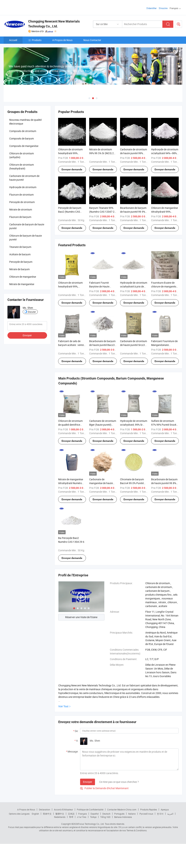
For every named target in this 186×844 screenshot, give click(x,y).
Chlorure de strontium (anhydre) (21, 155)
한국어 (160, 813)
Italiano (132, 813)
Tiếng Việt (105, 816)
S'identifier (151, 8)
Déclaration (44, 809)
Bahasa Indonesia (123, 816)
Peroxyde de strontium (22, 202)
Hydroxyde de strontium (22, 187)
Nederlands (59, 816)
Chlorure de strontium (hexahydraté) (21, 166)
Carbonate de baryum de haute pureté (26, 226)
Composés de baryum (21, 138)
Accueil (13, 40)
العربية (170, 813)
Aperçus (165, 809)
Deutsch (106, 813)
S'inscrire (163, 8)
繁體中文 (59, 813)
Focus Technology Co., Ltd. (91, 823)
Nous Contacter (92, 40)
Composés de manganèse (23, 146)
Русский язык (146, 813)
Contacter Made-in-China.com (121, 809)
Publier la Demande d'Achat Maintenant (104, 788)
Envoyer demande (72, 169)
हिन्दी (71, 816)
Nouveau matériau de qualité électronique (25, 121)
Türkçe (93, 816)
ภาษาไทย (81, 816)
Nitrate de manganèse (21, 284)
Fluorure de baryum (20, 217)
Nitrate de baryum (19, 269)
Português (119, 813)
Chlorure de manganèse (22, 276)
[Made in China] (27, 7)
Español (95, 813)
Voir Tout (63, 706)
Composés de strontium (22, 131)
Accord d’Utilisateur (63, 809)
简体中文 (47, 813)
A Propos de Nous (62, 40)
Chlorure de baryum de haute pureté (25, 237)
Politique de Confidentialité (90, 809)
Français (82, 813)
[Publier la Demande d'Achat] (178, 24)
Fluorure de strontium (21, 194)
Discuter (32, 311)
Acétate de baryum (20, 254)
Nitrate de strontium (20, 209)
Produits (36, 40)
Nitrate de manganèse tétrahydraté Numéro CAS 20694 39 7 (70, 483)
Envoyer (87, 782)
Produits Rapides (148, 809)
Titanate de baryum (20, 247)
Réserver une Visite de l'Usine (81, 617)
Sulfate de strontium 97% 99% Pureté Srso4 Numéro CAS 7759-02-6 (164, 424)
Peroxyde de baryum (20, 261)
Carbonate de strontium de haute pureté (24, 177)
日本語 (71, 813)
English (35, 813)
